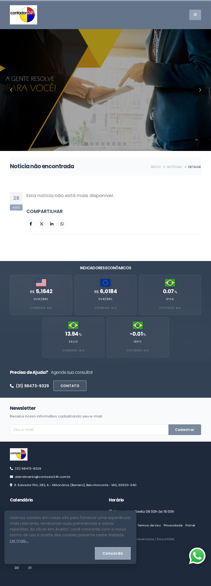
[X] (41, 223)
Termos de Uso (149, 525)
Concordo (112, 553)
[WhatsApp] (62, 223)
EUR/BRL (105, 299)
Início (156, 167)
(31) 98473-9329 (32, 386)
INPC (138, 342)
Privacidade (173, 525)
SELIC (73, 342)
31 (30, 567)
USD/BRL (41, 299)
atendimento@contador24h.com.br (42, 477)
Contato (69, 385)
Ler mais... (19, 540)
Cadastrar (185, 429)
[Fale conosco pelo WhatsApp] (197, 556)
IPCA (170, 299)
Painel (190, 525)
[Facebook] (30, 223)
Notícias (174, 167)
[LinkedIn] (51, 223)
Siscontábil (165, 539)
